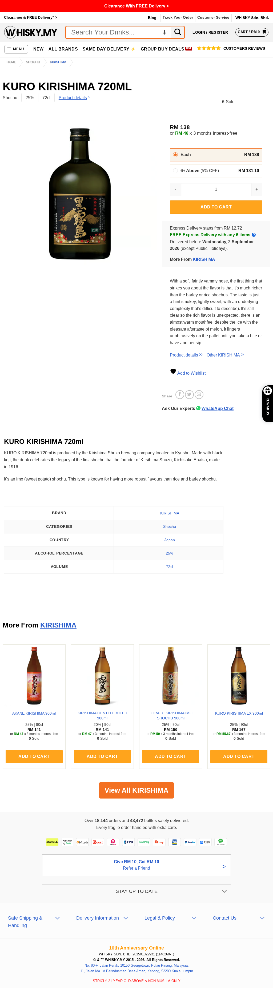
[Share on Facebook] (179, 394)
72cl (169, 566)
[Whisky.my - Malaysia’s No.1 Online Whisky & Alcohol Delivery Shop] (30, 32)
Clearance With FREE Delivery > (136, 6)
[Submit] (178, 32)
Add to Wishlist (191, 373)
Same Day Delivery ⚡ (109, 49)
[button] (16, 49)
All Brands (63, 49)
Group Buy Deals (162, 49)
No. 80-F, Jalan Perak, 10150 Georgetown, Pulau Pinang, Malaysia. (137, 965)
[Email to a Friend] (199, 394)
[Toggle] (224, 891)
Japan (169, 540)
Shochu (33, 62)
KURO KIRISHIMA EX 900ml (239, 713)
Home (11, 62)
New (38, 49)
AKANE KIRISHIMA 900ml (34, 713)
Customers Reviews (244, 49)
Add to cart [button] (34, 756)
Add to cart (216, 207)
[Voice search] (164, 32)
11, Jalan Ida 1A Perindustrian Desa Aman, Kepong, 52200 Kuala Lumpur (136, 971)
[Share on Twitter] (189, 394)
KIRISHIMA (58, 62)
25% (169, 553)
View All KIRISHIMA (136, 790)
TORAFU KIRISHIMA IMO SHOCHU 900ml (170, 715)
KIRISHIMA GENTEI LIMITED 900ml (102, 715)
